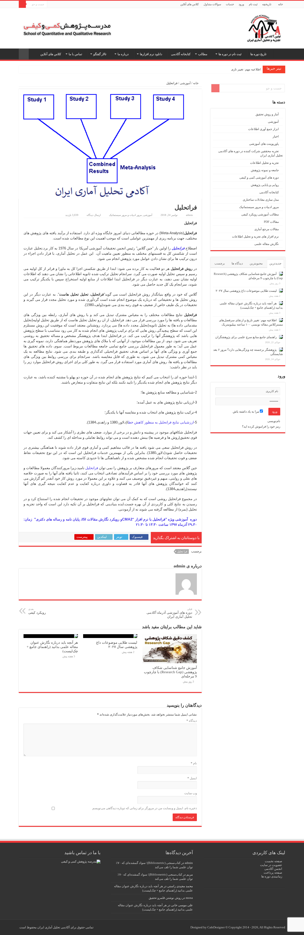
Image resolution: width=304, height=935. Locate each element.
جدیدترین (275, 263)
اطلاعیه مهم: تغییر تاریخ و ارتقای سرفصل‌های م (230, 69)
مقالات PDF (271, 222)
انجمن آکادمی (273, 869)
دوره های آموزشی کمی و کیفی (259, 177)
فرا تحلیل (182, 551)
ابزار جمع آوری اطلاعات (263, 129)
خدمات (230, 4)
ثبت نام (253, 4)
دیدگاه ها (237, 263)
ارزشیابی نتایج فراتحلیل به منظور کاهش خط (161, 422)
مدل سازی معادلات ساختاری (261, 199)
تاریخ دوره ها (258, 54)
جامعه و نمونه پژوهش (265, 170)
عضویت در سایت (271, 865)
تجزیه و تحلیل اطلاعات (264, 163)
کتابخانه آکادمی (180, 54)
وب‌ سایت (190, 793)
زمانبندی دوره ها (271, 876)
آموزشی (185, 83)
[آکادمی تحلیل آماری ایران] (264, 27)
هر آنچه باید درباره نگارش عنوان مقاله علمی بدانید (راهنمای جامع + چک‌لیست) (52, 646)
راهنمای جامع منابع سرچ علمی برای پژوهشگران (246, 337)
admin (189, 215)
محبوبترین (256, 263)
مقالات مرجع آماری (266, 229)
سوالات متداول (212, 4)
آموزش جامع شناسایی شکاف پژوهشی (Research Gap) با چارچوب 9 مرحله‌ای (170, 672)
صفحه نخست (273, 861)
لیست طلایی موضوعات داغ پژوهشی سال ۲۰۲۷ (116, 644)
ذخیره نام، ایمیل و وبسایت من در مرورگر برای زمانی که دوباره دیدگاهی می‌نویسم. (144, 808)
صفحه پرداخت (273, 872)
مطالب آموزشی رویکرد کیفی (260, 214)
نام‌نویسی (273, 421)
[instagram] (50, 4)
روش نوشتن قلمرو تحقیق (165, 898)
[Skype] (55, 4)
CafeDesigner (216, 927)
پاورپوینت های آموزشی (264, 144)
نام (194, 763)
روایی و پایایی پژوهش (265, 185)
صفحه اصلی (279, 53)
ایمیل (192, 778)
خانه (280, 4)
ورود (241, 4)
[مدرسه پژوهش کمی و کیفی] (67, 24)
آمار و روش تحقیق (267, 114)
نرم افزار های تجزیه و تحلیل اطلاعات (255, 236)
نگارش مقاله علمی (266, 244)
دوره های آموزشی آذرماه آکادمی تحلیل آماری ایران (169, 613)
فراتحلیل (91, 468)
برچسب (219, 263)
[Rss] (60, 4)
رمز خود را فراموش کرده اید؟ (261, 426)
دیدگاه (191, 720)
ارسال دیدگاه (94, 215)
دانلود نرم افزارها (151, 54)
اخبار (276, 136)
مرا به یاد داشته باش (246, 411)
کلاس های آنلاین (189, 4)
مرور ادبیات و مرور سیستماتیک (125, 215)
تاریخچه (266, 4)
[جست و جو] (22, 4)
